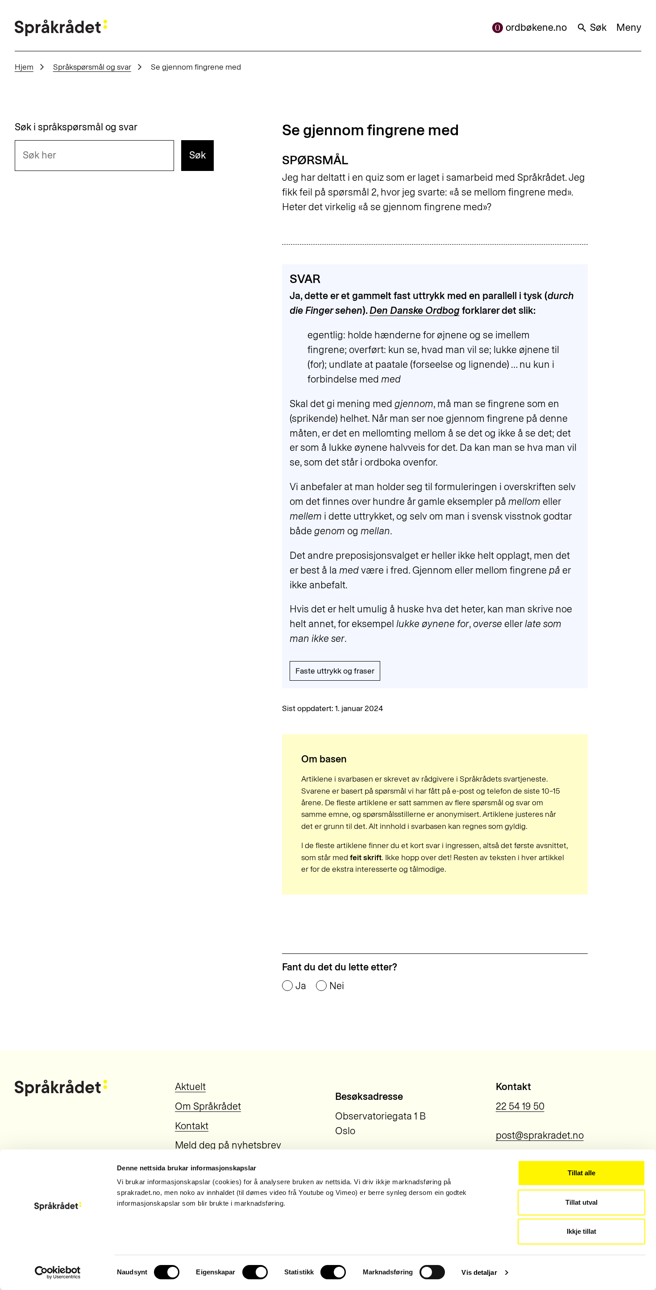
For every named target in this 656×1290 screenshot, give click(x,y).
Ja (300, 986)
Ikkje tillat (581, 1231)
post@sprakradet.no (540, 1135)
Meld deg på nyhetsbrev (228, 1145)
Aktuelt (190, 1087)
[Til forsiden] (61, 28)
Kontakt (191, 1126)
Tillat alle (581, 1173)
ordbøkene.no (536, 27)
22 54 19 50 (520, 1106)
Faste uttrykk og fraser (334, 670)
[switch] (255, 1272)
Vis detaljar (479, 1272)
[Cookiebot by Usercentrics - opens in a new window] (58, 1272)
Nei (336, 986)
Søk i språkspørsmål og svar (76, 127)
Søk (598, 27)
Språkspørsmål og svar (92, 66)
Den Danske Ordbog (415, 310)
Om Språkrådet (208, 1106)
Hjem (24, 66)
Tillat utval (581, 1202)
